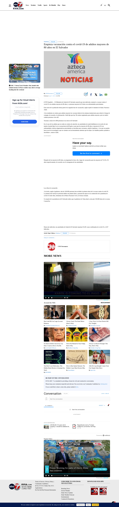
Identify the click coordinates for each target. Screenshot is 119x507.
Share (64, 5)
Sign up (107, 393)
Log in (102, 393)
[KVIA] (18, 5)
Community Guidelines (41, 483)
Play (59, 5)
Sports (45, 5)
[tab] (49, 405)
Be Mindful (52, 5)
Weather (33, 5)
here (77, 387)
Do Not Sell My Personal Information (45, 490)
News (27, 5)
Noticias (58, 233)
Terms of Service (39, 481)
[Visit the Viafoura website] (106, 435)
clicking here (103, 384)
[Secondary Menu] (11, 5)
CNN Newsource (49, 93)
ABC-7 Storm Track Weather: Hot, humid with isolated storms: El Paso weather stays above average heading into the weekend (24, 87)
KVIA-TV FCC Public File (42, 486)
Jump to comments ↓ (49, 237)
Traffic (40, 5)
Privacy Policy (49, 481)
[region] (77, 414)
